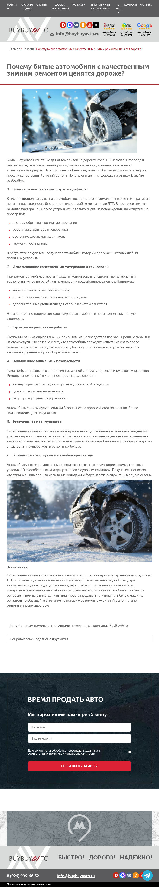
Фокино (146, 4)
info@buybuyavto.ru (77, 33)
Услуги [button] (12, 4)
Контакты (131, 4)
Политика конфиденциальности (29, 884)
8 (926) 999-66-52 (23, 875)
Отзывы (41, 4)
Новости (78, 4)
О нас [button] (118, 6)
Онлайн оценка (27, 6)
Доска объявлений (60, 6)
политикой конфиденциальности (72, 753)
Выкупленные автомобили (100, 6)
